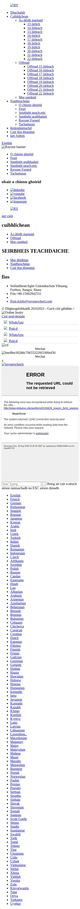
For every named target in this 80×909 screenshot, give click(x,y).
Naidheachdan (20, 101)
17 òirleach (34, 39)
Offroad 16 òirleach (40, 70)
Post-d (13, 328)
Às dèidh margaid (31, 20)
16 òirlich (33, 35)
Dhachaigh (17, 12)
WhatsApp (16, 322)
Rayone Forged (29, 120)
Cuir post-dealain (13, 316)
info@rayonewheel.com (31, 301)
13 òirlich (33, 24)
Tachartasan (27, 124)
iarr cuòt (7, 216)
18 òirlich (33, 43)
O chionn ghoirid (30, 105)
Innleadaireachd (21, 128)
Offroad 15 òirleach (40, 66)
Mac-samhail (27, 97)
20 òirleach (34, 51)
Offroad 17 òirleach (40, 74)
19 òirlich (33, 47)
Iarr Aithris (17, 136)
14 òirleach (34, 28)
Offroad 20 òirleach (40, 85)
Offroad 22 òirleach (40, 93)
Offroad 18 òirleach (40, 78)
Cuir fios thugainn (22, 132)
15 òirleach (34, 32)
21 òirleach (34, 55)
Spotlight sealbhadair (33, 116)
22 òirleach (34, 59)
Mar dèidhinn (19, 260)
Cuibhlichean (19, 16)
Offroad (24, 62)
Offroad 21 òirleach (40, 89)
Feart (22, 109)
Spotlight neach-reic (32, 112)
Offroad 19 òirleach (40, 82)
